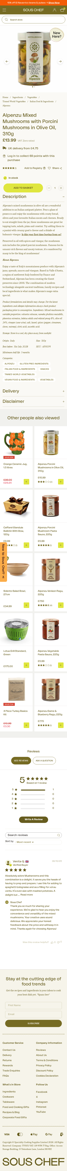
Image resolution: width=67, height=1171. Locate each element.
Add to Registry (33, 168)
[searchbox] (30, 835)
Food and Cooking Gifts (16, 1107)
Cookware (8, 1097)
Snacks (44, 369)
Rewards (8, 1065)
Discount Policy (44, 1071)
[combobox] (33, 842)
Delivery (7, 1055)
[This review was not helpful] (58, 942)
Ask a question (44, 761)
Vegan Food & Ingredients (20, 380)
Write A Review (34, 819)
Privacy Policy (43, 1065)
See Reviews (21, 761)
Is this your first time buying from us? (42, 234)
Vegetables (32, 97)
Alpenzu (6, 105)
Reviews (41, 1050)
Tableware (8, 1102)
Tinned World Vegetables (14, 101)
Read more (26, 895)
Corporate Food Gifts (15, 1117)
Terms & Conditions (47, 1060)
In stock (13, 178)
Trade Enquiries (11, 1071)
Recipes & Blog (11, 1112)
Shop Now (54, 3)
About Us (41, 1055)
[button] (6, 61)
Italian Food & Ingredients (42, 101)
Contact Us (9, 1050)
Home (5, 97)
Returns (7, 1060)
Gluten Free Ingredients (34, 364)
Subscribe (34, 1023)
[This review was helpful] (52, 942)
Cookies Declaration (47, 1076)
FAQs (6, 1076)
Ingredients (18, 97)
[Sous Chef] (33, 10)
